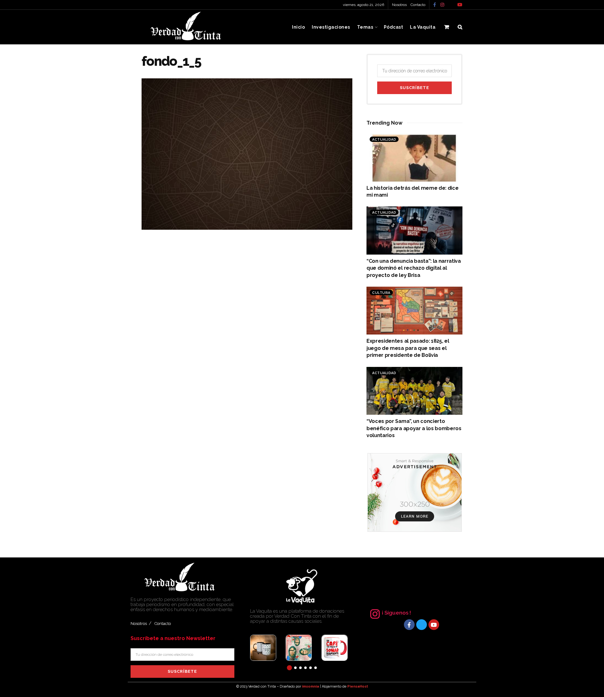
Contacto (418, 5)
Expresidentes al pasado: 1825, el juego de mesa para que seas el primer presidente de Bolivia (407, 348)
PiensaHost (357, 686)
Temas (365, 27)
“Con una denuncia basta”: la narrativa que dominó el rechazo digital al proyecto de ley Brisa (413, 268)
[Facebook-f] (409, 624)
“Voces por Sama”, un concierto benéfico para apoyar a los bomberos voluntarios (413, 428)
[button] (289, 667)
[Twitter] (421, 624)
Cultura (381, 293)
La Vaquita (422, 27)
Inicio (298, 27)
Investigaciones (331, 27)
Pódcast (393, 27)
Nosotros (399, 5)
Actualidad (384, 140)
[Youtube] (433, 624)
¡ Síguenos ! (396, 613)
